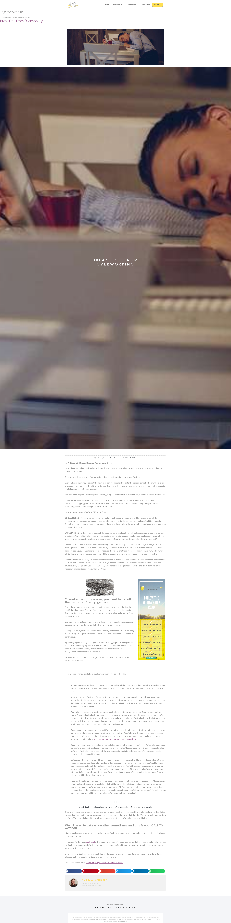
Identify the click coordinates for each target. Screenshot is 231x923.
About (106, 5)
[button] (74, 871)
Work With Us (117, 5)
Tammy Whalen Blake (24, 17)
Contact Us (146, 5)
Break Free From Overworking (21, 20)
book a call (90, 842)
